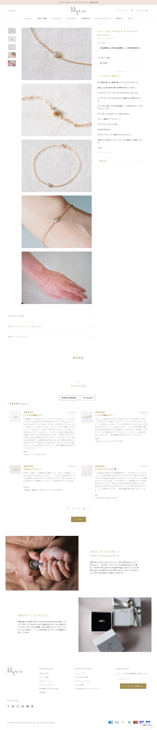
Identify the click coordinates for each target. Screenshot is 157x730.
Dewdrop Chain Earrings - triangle (106, 498)
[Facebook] (113, 152)
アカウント (123, 11)
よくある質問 (79, 685)
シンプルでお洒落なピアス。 (33, 415)
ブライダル (71, 18)
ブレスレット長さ (103, 58)
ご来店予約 (85, 18)
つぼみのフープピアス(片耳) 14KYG (34, 454)
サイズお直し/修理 (81, 677)
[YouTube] (27, 706)
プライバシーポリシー (47, 685)
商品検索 (12, 11)
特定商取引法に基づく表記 (48, 689)
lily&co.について (103, 18)
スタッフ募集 (44, 677)
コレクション (56, 18)
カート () (143, 11)
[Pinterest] (122, 152)
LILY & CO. (31, 723)
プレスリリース (44, 681)
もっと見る (78, 519)
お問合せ (119, 18)
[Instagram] (18, 706)
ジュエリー (28, 18)
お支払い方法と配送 (16, 316)
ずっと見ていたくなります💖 (105, 469)
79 (84, 508)
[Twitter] (118, 152)
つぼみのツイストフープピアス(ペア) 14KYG (109, 441)
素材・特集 (42, 18)
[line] (32, 706)
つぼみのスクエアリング (32, 469)
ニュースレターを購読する (133, 686)
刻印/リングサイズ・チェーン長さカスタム (25, 326)
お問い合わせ (44, 673)
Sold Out (120, 71)
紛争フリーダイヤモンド (18, 337)
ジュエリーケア (80, 673)
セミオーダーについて (82, 681)
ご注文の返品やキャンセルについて (87, 689)
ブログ (130, 18)
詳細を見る (103, 161)
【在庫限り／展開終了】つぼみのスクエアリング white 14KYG (42, 490)
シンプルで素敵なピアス (104, 415)
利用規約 (42, 692)
